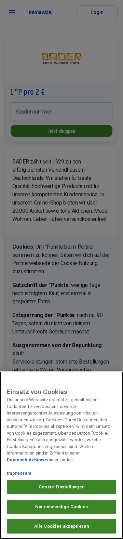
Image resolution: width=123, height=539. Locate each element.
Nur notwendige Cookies (61, 506)
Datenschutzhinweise (30, 459)
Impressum (19, 473)
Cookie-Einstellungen (61, 486)
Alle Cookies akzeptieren (61, 526)
